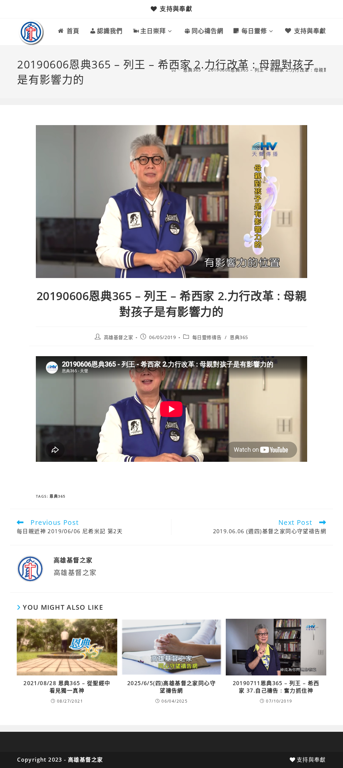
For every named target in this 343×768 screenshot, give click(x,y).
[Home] (174, 70)
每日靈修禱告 (207, 337)
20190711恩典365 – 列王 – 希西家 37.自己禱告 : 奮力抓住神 (276, 686)
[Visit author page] (30, 568)
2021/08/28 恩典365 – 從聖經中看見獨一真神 (66, 686)
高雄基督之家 (118, 337)
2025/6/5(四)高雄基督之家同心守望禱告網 (171, 686)
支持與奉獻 (176, 9)
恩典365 (239, 337)
